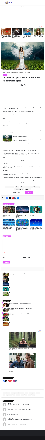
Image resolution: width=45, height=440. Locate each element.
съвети (22, 394)
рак (6, 394)
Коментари (37, 268)
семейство (18, 394)
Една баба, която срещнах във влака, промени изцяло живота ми (20, 308)
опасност (37, 186)
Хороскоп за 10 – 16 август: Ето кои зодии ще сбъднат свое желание (36, 228)
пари (4, 394)
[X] (10, 198)
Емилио (8, 408)
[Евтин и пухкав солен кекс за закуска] (6, 324)
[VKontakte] (15, 198)
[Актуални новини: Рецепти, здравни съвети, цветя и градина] (8, 2)
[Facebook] (7, 198)
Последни (8, 268)
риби (14, 394)
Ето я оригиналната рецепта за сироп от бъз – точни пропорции (20, 317)
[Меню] (1, 3)
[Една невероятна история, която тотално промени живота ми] (6, 305)
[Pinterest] (13, 198)
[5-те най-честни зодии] (36, 209)
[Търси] (43, 3)
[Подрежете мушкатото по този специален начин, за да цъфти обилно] (6, 315)
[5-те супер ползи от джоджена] (6, 294)
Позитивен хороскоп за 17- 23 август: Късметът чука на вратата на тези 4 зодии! (22, 228)
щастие (33, 394)
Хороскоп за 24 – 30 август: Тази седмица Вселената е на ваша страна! (22, 215)
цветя (26, 394)
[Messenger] (18, 198)
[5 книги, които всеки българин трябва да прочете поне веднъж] (6, 275)
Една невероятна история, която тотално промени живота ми (20, 303)
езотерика (8, 72)
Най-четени (22, 268)
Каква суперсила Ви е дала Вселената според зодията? (7, 228)
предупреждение (19, 189)
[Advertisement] (22, 18)
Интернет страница (27, 257)
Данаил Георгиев (10, 413)
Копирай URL (29, 192)
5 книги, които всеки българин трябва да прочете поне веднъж (20, 273)
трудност (28, 189)
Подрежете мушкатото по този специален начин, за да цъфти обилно (21, 313)
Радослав (9, 403)
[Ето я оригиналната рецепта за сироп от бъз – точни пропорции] (6, 319)
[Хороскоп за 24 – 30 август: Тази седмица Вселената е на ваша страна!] (22, 209)
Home (4, 72)
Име (4, 252)
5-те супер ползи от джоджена (14, 292)
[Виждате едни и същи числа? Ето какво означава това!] (9, 209)
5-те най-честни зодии (34, 214)
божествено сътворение (26, 186)
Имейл (4, 257)
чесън (29, 394)
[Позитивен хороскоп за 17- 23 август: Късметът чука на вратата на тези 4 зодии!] (22, 222)
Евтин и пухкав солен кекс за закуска (15, 322)
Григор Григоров (10, 418)
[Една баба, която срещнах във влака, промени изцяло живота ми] (6, 310)
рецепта (10, 394)
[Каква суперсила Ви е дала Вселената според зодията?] (9, 222)
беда (17, 186)
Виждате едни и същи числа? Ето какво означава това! (8, 215)
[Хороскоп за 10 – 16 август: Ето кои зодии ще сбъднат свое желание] (36, 222)
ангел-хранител (9, 186)
